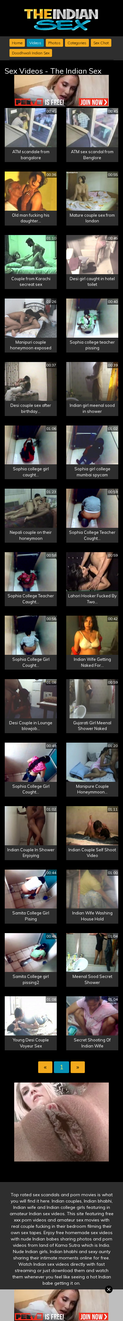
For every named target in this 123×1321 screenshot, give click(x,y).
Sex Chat (101, 42)
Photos (54, 42)
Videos (35, 42)
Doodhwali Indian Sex (31, 53)
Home (17, 42)
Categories (76, 42)
